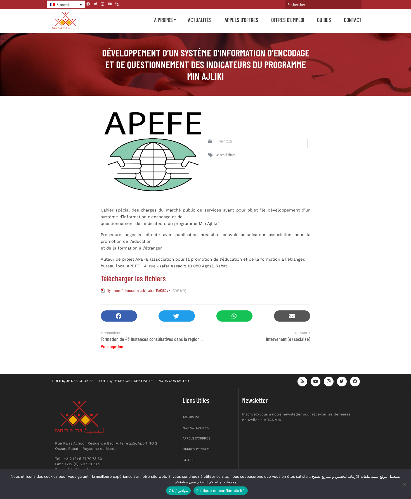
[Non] (404, 484)
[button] (119, 316)
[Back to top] (387, 481)
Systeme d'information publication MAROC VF (138, 290)
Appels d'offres (225, 155)
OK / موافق (178, 490)
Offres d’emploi (287, 19)
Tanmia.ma (191, 417)
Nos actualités (196, 427)
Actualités (200, 19)
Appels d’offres (241, 19)
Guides (324, 19)
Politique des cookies (73, 380)
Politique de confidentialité (126, 380)
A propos (163, 19)
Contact (353, 19)
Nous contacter (174, 380)
